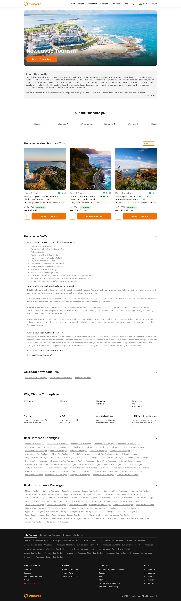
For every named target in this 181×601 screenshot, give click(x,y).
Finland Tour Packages (61, 501)
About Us (28, 570)
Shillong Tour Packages (103, 471)
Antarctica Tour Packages (121, 515)
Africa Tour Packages (126, 511)
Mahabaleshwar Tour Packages (128, 471)
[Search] (133, 4)
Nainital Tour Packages (106, 461)
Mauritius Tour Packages (103, 494)
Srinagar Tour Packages (80, 475)
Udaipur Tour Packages (58, 468)
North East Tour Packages (36, 450)
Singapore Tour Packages (140, 491)
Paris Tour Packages (101, 498)
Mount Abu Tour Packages (111, 468)
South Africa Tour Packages (106, 508)
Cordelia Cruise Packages (36, 471)
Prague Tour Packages (77, 515)
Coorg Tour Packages (81, 471)
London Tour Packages (122, 498)
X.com (149, 576)
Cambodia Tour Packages (138, 518)
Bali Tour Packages (51, 491)
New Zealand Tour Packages (37, 518)
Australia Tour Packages (82, 508)
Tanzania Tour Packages (57, 522)
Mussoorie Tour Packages (87, 457)
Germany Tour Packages (100, 504)
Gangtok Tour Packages (120, 450)
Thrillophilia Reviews (33, 576)
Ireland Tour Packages (104, 511)
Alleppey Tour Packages (55, 557)
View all (147, 143)
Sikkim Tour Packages (61, 454)
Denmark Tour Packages (94, 518)
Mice (126, 4)
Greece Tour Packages (80, 498)
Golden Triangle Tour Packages (83, 468)
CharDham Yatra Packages (37, 464)
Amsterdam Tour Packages (85, 501)
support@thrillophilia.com (113, 570)
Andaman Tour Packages (129, 444)
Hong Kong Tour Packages (81, 511)
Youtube (150, 583)
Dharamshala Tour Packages (63, 464)
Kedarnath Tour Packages (130, 461)
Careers (27, 573)
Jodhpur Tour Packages (35, 468)
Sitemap (102, 580)
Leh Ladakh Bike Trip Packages (62, 461)
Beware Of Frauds (33, 583)
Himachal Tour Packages (57, 444)
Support (102, 573)
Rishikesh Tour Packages (126, 454)
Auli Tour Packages (86, 461)
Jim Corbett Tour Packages (62, 457)
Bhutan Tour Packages (58, 494)
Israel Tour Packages (116, 518)
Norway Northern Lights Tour (37, 501)
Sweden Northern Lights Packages (66, 518)
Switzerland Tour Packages (115, 491)
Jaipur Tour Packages (133, 464)
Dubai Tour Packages (71, 491)
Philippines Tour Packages (57, 511)
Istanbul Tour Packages (123, 504)
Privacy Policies (68, 573)
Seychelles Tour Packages (128, 494)
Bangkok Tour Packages (35, 498)
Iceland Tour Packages (129, 501)
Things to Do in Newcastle (61, 377)
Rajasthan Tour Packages (104, 444)
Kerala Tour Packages (112, 464)
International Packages (50, 535)
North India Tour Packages (107, 447)
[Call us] (27, 216)
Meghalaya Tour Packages (36, 457)
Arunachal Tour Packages (112, 457)
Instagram (151, 573)
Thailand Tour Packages (35, 494)
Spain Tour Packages (78, 504)
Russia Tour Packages (34, 515)
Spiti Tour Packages (52, 541)
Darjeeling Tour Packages (36, 461)
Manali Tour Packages (104, 454)
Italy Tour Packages (108, 501)
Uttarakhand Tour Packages (37, 447)
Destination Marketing (108, 587)
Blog (100, 576)
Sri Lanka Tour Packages (80, 494)
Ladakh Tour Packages (34, 444)
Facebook (151, 570)
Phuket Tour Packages (144, 498)
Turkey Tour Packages (34, 504)
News (26, 580)
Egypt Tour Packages (34, 511)
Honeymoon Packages (73, 535)
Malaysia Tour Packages (35, 508)
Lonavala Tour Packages (127, 475)
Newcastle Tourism (83, 377)
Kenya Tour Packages (55, 515)
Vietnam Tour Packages (58, 508)
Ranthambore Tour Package (137, 468)
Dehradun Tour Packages (103, 475)
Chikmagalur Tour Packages (37, 454)
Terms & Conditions (70, 570)
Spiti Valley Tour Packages (82, 447)
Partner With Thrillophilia (109, 583)
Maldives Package (33, 491)
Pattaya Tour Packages (58, 498)
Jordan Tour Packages (34, 522)
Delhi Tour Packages (78, 450)
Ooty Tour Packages (98, 450)
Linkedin (150, 580)
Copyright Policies (70, 576)
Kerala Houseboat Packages (137, 457)
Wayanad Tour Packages (89, 464)
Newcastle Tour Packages (36, 377)
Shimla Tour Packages (82, 454)
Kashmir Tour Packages (81, 444)
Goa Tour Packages (60, 447)
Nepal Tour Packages (145, 504)
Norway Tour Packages (56, 504)
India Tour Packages (58, 450)
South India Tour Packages (132, 447)
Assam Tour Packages (144, 545)
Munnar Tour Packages (59, 471)
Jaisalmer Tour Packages (100, 549)
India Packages (30, 535)
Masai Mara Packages (98, 515)
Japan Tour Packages (130, 508)
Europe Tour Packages (91, 491)
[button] (27, 169)
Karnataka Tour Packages (56, 475)
